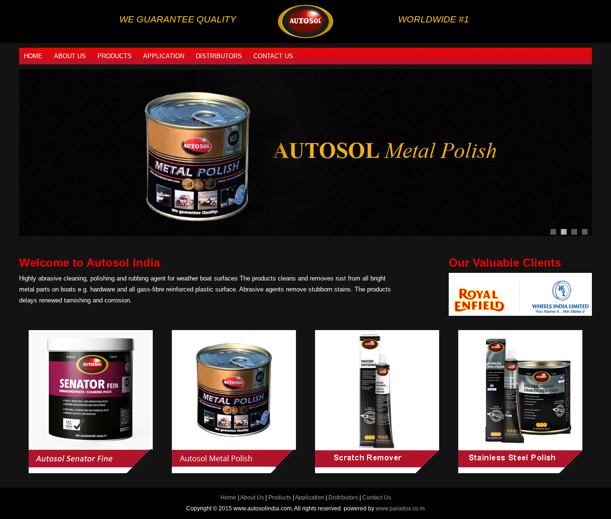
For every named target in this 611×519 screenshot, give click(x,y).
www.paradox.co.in (400, 508)
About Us (70, 56)
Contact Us (273, 56)
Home (33, 56)
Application (163, 56)
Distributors (219, 56)
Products (114, 56)
